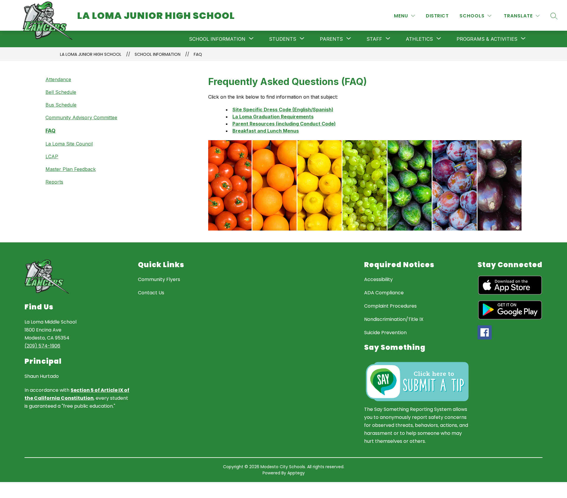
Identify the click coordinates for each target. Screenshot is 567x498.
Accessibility (378, 279)
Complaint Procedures (390, 306)
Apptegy (296, 473)
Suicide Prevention (385, 332)
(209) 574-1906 (42, 345)
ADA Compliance (384, 292)
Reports (54, 182)
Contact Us (151, 292)
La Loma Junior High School (90, 54)
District (437, 15)
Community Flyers (159, 279)
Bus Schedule (60, 105)
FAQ (198, 54)
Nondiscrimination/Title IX (393, 319)
